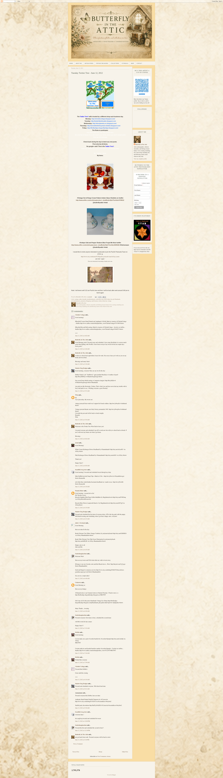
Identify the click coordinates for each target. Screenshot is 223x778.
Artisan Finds (88, 63)
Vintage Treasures (102, 63)
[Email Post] (95, 297)
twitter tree (104, 301)
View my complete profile (140, 159)
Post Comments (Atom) (103, 756)
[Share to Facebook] (103, 297)
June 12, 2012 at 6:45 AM (82, 549)
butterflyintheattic (91, 299)
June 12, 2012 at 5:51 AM (82, 391)
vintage (109, 301)
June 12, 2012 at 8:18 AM (82, 679)
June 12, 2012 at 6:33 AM (82, 519)
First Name (137, 190)
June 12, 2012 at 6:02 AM (82, 439)
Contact (139, 63)
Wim (76, 395)
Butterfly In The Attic (81, 340)
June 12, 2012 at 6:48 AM (82, 578)
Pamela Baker (79, 491)
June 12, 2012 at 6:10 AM (82, 486)
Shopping (88, 301)
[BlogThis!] (100, 297)
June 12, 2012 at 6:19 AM (82, 507)
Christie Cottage (80, 315)
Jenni (76, 443)
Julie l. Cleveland (80, 523)
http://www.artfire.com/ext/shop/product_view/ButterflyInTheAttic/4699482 (95, 245)
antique (77, 299)
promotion (83, 301)
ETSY (105, 299)
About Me (79, 63)
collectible (98, 299)
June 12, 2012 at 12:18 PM (82, 730)
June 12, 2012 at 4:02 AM (82, 336)
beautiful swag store (81, 470)
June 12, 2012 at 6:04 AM (82, 465)
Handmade (117, 299)
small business (94, 301)
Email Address (138, 185)
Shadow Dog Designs (81, 368)
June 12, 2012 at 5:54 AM (82, 420)
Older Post (125, 752)
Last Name (137, 195)
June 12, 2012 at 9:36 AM (82, 708)
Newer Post (76, 752)
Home (71, 63)
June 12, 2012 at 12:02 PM (82, 721)
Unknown (78, 582)
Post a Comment (77, 744)
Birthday (136, 200)
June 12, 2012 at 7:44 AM (82, 653)
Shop (132, 63)
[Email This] (98, 297)
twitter (100, 301)
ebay (102, 299)
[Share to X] (102, 297)
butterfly (84, 299)
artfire (80, 299)
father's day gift (111, 299)
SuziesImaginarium (81, 554)
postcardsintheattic (75, 301)
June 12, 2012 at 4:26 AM (82, 349)
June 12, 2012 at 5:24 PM (82, 740)
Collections (115, 63)
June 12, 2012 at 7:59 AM (82, 662)
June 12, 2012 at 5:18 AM (82, 364)
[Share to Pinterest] (105, 297)
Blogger (114, 774)
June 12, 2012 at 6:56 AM (82, 611)
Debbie (77, 632)
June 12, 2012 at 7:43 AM (82, 628)
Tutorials (125, 63)
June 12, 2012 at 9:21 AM (82, 689)
